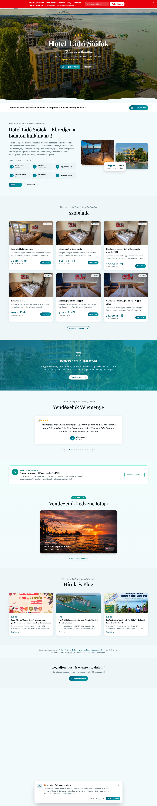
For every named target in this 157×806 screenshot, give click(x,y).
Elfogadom (114, 798)
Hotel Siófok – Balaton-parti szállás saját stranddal (81, 650)
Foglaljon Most (72, 67)
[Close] (119, 785)
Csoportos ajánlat (133, 475)
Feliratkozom (117, 4)
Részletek (46, 263)
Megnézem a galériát (79, 558)
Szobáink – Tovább (76, 329)
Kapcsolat (31, 185)
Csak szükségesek (96, 798)
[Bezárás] (153, 2)
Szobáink (88, 67)
